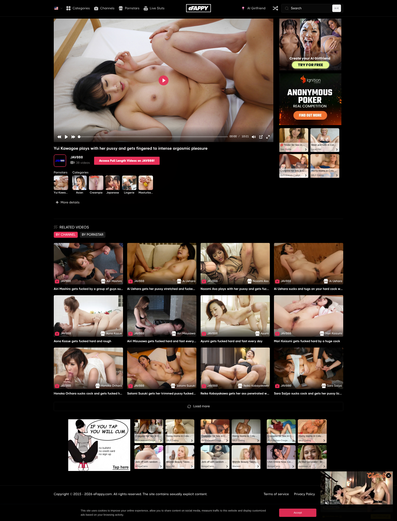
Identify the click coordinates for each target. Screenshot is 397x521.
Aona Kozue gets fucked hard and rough (82, 341)
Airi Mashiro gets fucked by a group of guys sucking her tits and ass (103, 289)
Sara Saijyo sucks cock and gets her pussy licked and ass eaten (320, 393)
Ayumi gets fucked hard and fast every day (232, 341)
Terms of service (276, 494)
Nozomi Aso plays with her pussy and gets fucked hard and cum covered (253, 289)
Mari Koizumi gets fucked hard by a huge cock (307, 341)
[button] (163, 202)
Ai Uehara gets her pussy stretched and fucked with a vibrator (171, 289)
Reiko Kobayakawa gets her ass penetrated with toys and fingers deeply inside (257, 393)
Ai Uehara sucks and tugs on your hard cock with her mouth (316, 289)
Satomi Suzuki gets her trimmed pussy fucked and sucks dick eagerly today (182, 393)
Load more (201, 406)
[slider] (153, 137)
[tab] (66, 235)
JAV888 (76, 157)
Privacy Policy (304, 494)
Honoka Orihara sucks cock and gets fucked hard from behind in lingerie (106, 393)
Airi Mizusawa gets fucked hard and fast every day (163, 341)
